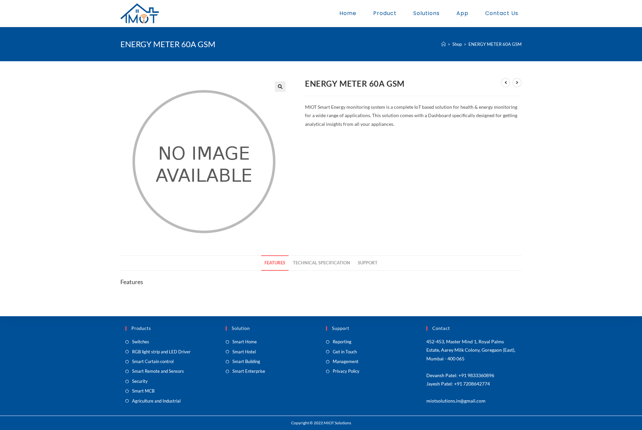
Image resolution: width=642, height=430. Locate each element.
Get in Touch (345, 351)
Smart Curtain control (153, 361)
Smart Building (246, 361)
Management (345, 361)
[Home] (443, 44)
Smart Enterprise (248, 371)
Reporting (342, 341)
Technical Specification (321, 262)
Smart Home (244, 341)
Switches (140, 341)
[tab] (275, 263)
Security (140, 381)
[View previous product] (505, 82)
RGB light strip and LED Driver (161, 351)
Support (368, 262)
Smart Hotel (244, 351)
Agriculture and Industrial (156, 401)
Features (274, 262)
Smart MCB (143, 391)
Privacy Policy (346, 371)
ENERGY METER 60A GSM (495, 44)
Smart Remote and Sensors (158, 371)
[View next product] (517, 82)
